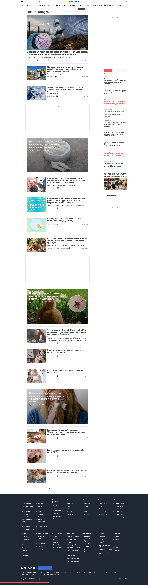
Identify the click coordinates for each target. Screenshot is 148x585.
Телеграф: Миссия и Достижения (50, 574)
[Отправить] (39, 2)
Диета (101, 509)
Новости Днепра (27, 509)
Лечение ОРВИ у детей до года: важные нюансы (65, 371)
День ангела (87, 549)
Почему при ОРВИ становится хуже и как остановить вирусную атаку (66, 220)
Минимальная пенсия (105, 549)
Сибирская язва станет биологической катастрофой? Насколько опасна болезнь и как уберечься (57, 53)
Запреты (86, 546)
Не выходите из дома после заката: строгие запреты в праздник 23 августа (115, 91)
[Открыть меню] (22, 2)
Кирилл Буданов (73, 550)
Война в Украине (42, 533)
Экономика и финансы (57, 501)
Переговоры (41, 543)
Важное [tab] (124, 70)
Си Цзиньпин (72, 542)
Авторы (120, 5)
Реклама (96, 572)
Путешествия (26, 545)
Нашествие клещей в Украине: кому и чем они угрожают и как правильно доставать (46, 296)
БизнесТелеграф (84, 5)
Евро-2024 (71, 514)
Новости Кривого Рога (27, 520)
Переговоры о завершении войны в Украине (35, 5)
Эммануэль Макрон (74, 545)
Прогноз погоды (42, 526)
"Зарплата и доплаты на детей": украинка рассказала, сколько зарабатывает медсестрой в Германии (114, 114)
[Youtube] (115, 2)
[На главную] (74, 2)
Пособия (40, 524)
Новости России (119, 509)
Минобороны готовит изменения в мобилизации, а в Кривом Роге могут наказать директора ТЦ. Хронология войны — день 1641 (115, 154)
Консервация (118, 539)
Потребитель (26, 539)
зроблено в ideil (123, 578)
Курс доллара (57, 516)
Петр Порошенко (73, 553)
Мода (23, 542)
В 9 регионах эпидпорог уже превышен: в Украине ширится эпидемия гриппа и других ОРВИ (47, 397)
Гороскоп (24, 536)
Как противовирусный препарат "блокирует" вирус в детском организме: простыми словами (66, 432)
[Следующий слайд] (128, 5)
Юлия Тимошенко (73, 555)
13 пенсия (102, 536)
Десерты (117, 545)
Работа (40, 506)
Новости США (119, 506)
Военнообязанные (58, 545)
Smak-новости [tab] (116, 70)
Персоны (70, 533)
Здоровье (102, 500)
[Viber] (110, 1)
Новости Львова (27, 514)
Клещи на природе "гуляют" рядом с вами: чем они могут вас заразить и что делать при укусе (67, 241)
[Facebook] (108, 2)
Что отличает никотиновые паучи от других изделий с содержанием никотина (44, 144)
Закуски (117, 550)
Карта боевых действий (41, 537)
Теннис (70, 509)
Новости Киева (26, 503)
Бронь (55, 539)
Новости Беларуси (120, 517)
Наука (85, 500)
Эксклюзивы (72, 5)
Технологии (87, 503)
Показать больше (54, 489)
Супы (116, 542)
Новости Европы (119, 503)
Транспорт (56, 508)
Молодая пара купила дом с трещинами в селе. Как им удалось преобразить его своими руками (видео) (66, 69)
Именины (86, 551)
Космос (86, 506)
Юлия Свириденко (73, 561)
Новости (24, 500)
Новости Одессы (27, 511)
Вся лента (107, 74)
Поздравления (26, 555)
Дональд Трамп (72, 539)
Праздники (87, 533)
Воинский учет (57, 547)
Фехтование (71, 517)
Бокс (69, 506)
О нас (22, 572)
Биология (86, 509)
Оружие (40, 546)
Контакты (114, 572)
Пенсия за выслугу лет (104, 552)
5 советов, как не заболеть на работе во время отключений (65, 351)
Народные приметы (89, 541)
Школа (39, 517)
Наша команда (25, 574)
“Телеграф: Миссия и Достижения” (102, 5)
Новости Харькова (27, 506)
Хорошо (81, 9)
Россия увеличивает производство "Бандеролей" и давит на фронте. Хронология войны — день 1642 (114, 102)
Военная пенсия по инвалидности (104, 545)
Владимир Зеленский (74, 536)
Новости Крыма (26, 526)
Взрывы (40, 541)
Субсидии (40, 511)
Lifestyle (24, 533)
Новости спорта (73, 500)
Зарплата (40, 503)
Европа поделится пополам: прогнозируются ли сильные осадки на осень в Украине (114, 165)
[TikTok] (122, 2)
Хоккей (70, 511)
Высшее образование (41, 520)
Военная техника (42, 551)
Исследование (103, 514)
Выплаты (40, 509)
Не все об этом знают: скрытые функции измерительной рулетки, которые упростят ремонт (114, 143)
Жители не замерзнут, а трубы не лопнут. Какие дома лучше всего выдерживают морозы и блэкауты (115, 81)
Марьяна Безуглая (73, 558)
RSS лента (66, 574)
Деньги (55, 505)
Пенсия (101, 533)
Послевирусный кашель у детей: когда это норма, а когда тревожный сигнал (66, 471)
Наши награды (105, 572)
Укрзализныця (57, 518)
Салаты (117, 547)
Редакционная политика (59, 572)
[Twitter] (117, 2)
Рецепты (116, 533)
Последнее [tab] (108, 70)
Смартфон (87, 514)
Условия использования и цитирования (79, 572)
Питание (101, 506)
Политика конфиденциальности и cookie (38, 572)
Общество (40, 500)
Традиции (86, 543)
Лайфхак (24, 550)
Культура (24, 547)
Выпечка (117, 536)
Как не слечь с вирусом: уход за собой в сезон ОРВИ (66, 451)
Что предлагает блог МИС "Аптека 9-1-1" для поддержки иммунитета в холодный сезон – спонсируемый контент (67, 332)
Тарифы (55, 513)
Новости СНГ (118, 511)
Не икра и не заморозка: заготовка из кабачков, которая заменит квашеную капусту (115, 124)
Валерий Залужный (74, 547)
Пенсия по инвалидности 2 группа (103, 541)
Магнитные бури (27, 553)
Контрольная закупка (58, 5)
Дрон (85, 511)
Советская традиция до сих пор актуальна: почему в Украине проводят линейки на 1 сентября (115, 174)
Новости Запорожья (28, 517)
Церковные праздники (87, 537)
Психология (102, 511)
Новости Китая (119, 514)
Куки (73, 9)
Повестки (55, 536)
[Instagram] (119, 2)
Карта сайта (35, 574)
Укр (126, 1)
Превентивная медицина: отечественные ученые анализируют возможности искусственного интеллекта (66, 200)
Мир (115, 500)
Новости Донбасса (27, 524)
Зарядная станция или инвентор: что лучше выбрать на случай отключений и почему (114, 134)
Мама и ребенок (103, 503)
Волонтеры (41, 549)
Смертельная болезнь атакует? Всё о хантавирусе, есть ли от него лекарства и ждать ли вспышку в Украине (66, 180)
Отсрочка (55, 542)
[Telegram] (112, 2)
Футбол (70, 503)
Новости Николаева (28, 529)
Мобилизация (57, 533)
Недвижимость (57, 510)
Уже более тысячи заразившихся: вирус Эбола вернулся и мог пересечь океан (65, 88)
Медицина (40, 514)
